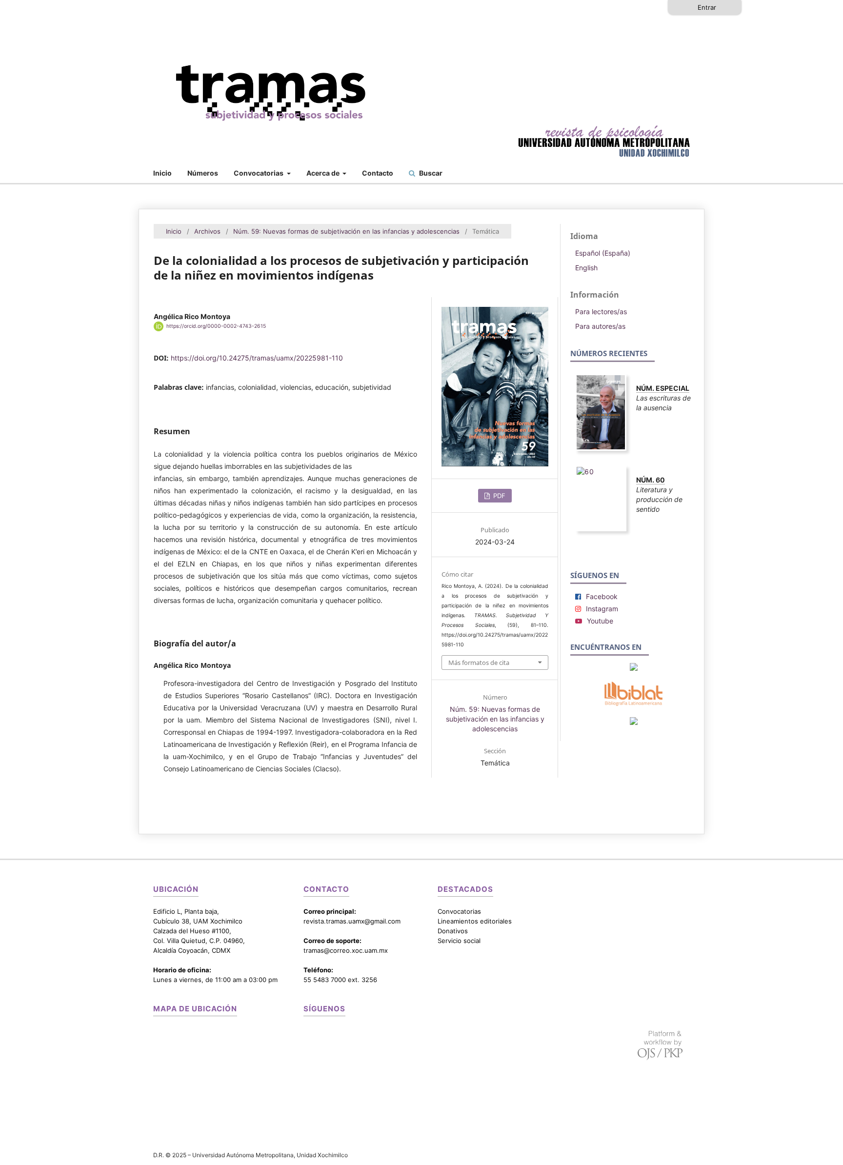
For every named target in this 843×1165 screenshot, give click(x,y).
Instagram (602, 608)
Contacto (377, 173)
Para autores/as (600, 326)
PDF (498, 496)
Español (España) (602, 253)
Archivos (207, 231)
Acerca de (323, 173)
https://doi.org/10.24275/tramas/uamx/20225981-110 (257, 358)
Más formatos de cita (478, 662)
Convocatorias (259, 173)
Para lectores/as (601, 311)
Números (202, 173)
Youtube (600, 621)
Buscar (430, 173)
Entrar (707, 7)
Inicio (162, 173)
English (586, 267)
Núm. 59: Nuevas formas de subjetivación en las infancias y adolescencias (346, 231)
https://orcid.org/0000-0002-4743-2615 (216, 326)
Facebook (602, 596)
